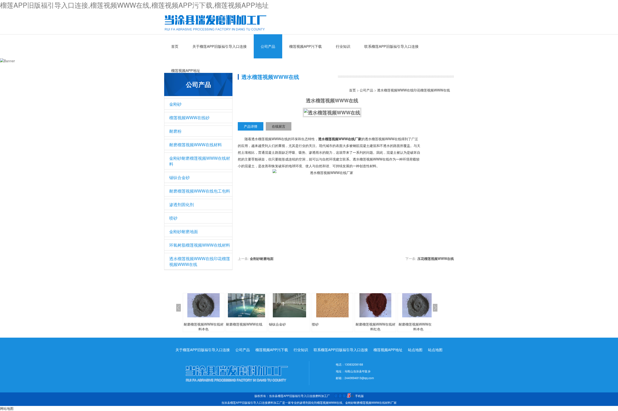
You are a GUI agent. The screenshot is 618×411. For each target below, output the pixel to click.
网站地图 (7, 408)
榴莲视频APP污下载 (305, 46)
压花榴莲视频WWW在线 (435, 258)
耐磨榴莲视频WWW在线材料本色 (204, 326)
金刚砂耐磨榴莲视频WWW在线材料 (199, 161)
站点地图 (415, 349)
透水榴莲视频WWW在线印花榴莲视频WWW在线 (199, 261)
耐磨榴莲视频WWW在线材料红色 (375, 326)
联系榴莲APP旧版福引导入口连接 (391, 46)
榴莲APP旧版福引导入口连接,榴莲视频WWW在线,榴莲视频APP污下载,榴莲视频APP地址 (134, 5)
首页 (174, 46)
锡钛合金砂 (179, 177)
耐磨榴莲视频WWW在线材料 (195, 144)
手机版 (359, 396)
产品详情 (250, 126)
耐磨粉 (175, 131)
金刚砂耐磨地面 (183, 231)
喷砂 (173, 218)
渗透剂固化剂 (181, 204)
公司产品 (268, 46)
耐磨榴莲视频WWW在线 (244, 324)
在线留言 (278, 126)
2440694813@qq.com (359, 378)
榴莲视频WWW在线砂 (189, 117)
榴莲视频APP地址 (185, 70)
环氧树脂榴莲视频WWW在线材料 (199, 245)
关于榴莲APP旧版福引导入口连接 (219, 46)
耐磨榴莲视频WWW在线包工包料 (199, 191)
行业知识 (343, 46)
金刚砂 (175, 104)
